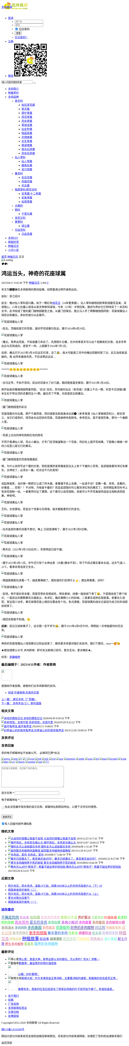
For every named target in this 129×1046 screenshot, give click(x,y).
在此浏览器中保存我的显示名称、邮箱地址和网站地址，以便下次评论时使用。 (52, 806)
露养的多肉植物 (46, 944)
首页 (4, 256)
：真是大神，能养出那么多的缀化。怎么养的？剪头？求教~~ (59, 959)
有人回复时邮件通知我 (18, 823)
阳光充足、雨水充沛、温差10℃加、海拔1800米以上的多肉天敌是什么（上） (53, 893)
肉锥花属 (27, 181)
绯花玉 (56, 303)
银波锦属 (27, 145)
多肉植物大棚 (115, 922)
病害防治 (85, 933)
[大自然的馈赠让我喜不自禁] (26, 838)
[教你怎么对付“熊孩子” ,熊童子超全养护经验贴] (37, 866)
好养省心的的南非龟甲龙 (49, 730)
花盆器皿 (83, 939)
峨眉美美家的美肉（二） (23, 889)
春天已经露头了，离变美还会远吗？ (75, 858)
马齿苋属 (27, 234)
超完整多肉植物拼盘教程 (56, 850)
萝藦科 (19, 221)
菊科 (17, 209)
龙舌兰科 (20, 217)
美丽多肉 (69, 939)
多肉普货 (98, 922)
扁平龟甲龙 (25, 726)
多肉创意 (54, 922)
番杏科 (19, 173)
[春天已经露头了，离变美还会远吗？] (31, 858)
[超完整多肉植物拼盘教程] (24, 850)
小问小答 (13, 250)
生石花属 (27, 177)
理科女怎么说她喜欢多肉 (56, 846)
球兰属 (26, 225)
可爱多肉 (97, 917)
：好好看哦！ (29, 974)
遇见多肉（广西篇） (19, 699)
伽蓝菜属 (27, 133)
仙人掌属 (27, 161)
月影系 (73, 933)
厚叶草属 (27, 113)
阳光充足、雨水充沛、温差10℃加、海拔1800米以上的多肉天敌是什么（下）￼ (55, 885)
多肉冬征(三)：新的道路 (21, 703)
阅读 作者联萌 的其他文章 (23, 692)
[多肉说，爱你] (18, 854)
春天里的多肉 (58, 933)
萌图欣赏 (13, 242)
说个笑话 (110, 939)
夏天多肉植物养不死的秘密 (60, 862)
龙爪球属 (27, 169)
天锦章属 (27, 137)
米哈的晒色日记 (33, 718)
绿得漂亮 (56, 939)
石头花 (97, 933)
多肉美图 (35, 928)
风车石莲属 (28, 153)
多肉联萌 (6, 7)
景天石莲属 (28, 149)
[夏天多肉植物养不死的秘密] (26, 862)
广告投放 (13, 1003)
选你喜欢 (7, 909)
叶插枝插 (110, 917)
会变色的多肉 (50, 917)
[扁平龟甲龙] (9, 726)
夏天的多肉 (38, 922)
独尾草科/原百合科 (26, 189)
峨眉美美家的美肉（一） (23, 902)
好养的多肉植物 (82, 927)
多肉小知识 (69, 922)
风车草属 (27, 121)
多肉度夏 (85, 922)
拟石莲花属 (28, 104)
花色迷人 (97, 939)
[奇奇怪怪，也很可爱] (15, 722)
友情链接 (13, 1016)
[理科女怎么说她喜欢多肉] (24, 846)
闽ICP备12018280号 (12, 1029)
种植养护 (13, 92)
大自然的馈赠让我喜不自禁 (60, 838)
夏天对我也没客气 (19, 897)
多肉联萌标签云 (17, 1008)
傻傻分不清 (68, 917)
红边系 (44, 939)
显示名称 (7, 792)
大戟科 (19, 205)
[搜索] (34, 82)
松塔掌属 (27, 201)
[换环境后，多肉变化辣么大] (26, 842)
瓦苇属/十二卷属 (31, 193)
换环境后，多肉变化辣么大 (60, 842)
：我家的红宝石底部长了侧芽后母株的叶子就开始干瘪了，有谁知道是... (66, 989)
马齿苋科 (20, 229)
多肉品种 (13, 96)
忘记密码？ (21, 37)
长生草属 (27, 141)
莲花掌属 (27, 117)
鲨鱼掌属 (27, 197)
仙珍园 (35, 917)
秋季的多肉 (110, 933)
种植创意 (15, 939)
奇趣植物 (14, 657)
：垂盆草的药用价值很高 (37, 963)
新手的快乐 (21, 933)
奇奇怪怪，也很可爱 (41, 722)
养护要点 (84, 917)
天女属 (26, 185)
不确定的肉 (10, 917)
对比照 (100, 928)
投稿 (10, 999)
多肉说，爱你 (36, 854)
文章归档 (13, 1012)
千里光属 (27, 213)
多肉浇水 (7, 927)
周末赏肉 (22, 922)
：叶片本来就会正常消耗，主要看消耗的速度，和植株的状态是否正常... (70, 978)
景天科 (19, 100)
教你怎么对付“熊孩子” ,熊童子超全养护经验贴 (93, 866)
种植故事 (30, 938)
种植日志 (13, 246)
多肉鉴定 (48, 927)
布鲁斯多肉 (113, 927)
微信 (10, 75)
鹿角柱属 (27, 165)
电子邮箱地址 (10, 799)
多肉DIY (13, 238)
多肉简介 (13, 88)
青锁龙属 (27, 125)
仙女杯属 (27, 129)
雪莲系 (29, 944)
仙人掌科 (20, 157)
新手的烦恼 (38, 933)
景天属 (26, 109)
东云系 (24, 917)
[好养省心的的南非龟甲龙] (17, 730)
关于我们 (13, 995)
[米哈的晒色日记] (12, 718)
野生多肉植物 (14, 944)
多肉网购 (21, 927)
